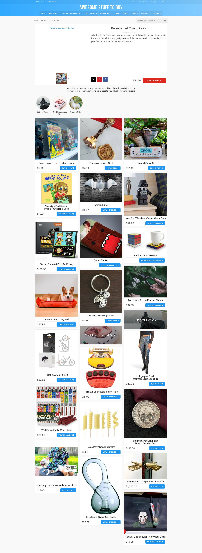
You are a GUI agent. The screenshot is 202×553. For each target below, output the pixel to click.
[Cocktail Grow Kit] (145, 139)
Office (135, 13)
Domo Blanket (101, 260)
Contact (153, 2)
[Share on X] (93, 79)
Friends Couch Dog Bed (57, 319)
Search (132, 2)
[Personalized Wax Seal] (101, 139)
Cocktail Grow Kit (145, 163)
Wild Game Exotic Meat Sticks (56, 430)
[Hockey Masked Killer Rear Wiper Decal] (145, 513)
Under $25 (146, 13)
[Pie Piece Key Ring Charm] (101, 291)
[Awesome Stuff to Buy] (101, 7)
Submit (163, 2)
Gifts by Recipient (70, 13)
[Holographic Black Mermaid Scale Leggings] (145, 352)
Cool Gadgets (90, 13)
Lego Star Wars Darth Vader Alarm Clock (145, 218)
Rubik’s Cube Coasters (145, 255)
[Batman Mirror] (101, 187)
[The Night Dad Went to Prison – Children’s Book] (56, 188)
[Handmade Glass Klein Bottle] (101, 485)
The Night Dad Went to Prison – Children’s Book (56, 207)
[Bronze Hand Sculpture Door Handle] (145, 466)
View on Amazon (65, 214)
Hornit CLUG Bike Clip (56, 374)
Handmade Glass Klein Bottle (101, 517)
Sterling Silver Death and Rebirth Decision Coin (145, 442)
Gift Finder (54, 13)
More (156, 13)
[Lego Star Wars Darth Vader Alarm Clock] (145, 194)
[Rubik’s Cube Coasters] (145, 240)
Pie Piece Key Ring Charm (101, 315)
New (43, 13)
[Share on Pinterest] (99, 79)
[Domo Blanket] (101, 236)
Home (36, 20)
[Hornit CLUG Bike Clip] (56, 351)
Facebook (41, 2)
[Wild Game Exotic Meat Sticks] (56, 406)
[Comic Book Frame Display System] (56, 139)
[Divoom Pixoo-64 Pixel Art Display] (56, 240)
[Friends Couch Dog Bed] (56, 295)
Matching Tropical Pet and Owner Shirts (57, 485)
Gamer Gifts (106, 13)
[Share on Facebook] (105, 79)
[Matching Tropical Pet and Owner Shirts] (56, 461)
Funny (125, 13)
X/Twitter (54, 2)
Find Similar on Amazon (151, 260)
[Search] (165, 21)
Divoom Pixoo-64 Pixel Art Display (57, 264)
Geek (117, 13)
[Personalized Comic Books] (60, 49)
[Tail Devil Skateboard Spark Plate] (101, 368)
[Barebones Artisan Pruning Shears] (145, 281)
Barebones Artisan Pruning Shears (145, 300)
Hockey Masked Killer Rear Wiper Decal (145, 536)
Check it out (156, 168)
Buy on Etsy (153, 81)
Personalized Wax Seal (101, 163)
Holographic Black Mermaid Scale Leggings (145, 377)
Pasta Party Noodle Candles (101, 447)
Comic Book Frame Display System (56, 163)
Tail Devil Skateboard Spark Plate (101, 391)
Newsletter (143, 2)
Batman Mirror (101, 205)
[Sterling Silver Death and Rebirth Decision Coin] (145, 413)
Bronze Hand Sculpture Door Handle (145, 481)
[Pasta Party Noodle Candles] (101, 423)
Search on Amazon (109, 265)
